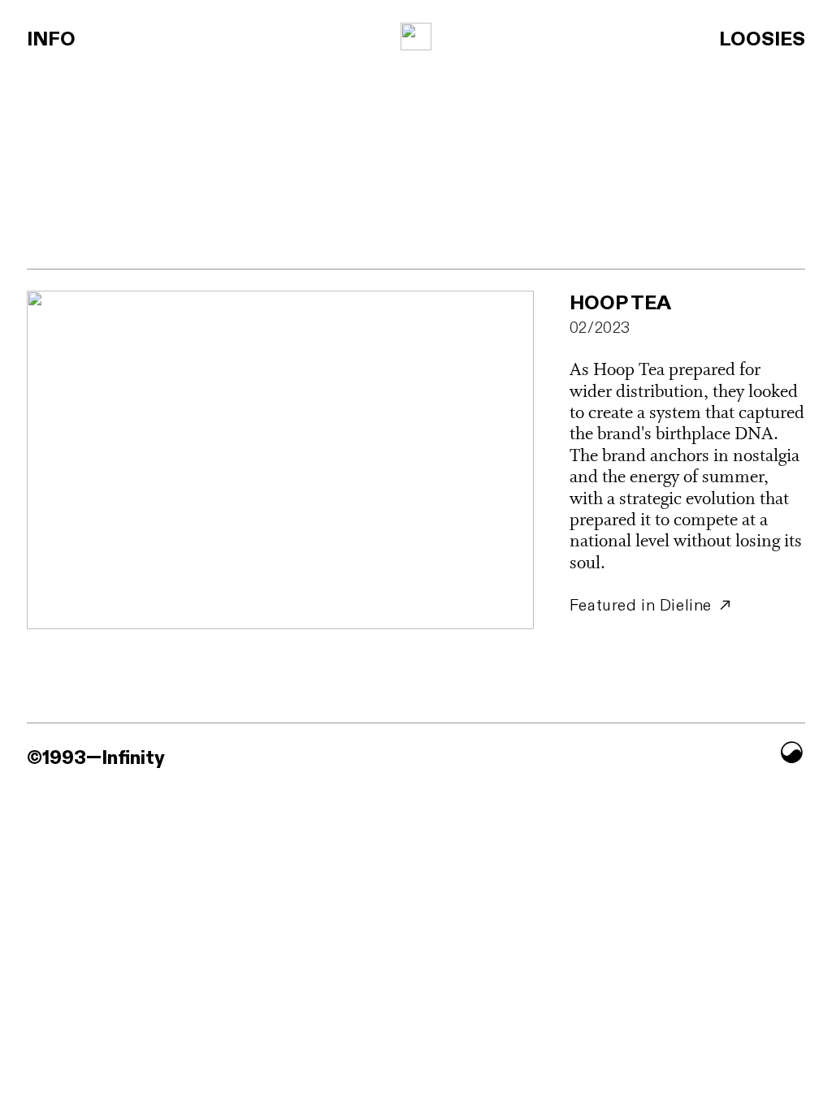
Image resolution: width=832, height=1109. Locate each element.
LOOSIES (762, 40)
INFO (51, 40)
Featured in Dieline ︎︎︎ (652, 605)
